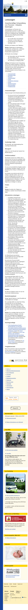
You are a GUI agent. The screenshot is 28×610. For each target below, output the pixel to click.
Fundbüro (8, 376)
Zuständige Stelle (12, 75)
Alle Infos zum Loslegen (10, 529)
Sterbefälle (8, 383)
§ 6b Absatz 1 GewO (12, 330)
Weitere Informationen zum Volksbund (14, 422)
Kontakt (14, 584)
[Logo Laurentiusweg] (15, 519)
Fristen (9, 79)
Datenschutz (6, 586)
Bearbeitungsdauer (12, 83)
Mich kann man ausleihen (11, 450)
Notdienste (8, 380)
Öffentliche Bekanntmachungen (13, 370)
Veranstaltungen (9, 387)
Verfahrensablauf (11, 78)
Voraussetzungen (11, 73)
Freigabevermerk (11, 86)
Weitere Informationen (11, 537)
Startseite (6, 584)
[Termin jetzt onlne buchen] (11, 400)
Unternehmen (9, 385)
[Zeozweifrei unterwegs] (16, 483)
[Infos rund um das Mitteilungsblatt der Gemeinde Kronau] (13, 571)
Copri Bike (8, 453)
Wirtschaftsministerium (10, 351)
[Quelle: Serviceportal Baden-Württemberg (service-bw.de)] (18, 360)
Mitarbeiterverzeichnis (11, 378)
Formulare (8, 374)
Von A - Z (8, 369)
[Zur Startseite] (9, 3)
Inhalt (10, 584)
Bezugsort (10, 76)
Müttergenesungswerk (11, 418)
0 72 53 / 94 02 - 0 (12, 595)
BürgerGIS (15, 408)
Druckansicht (13, 586)
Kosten (9, 82)
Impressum (20, 584)
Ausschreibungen (10, 372)
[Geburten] (16, 553)
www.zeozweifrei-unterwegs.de (13, 495)
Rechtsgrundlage (11, 85)
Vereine (8, 389)
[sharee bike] (16, 440)
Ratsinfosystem (9, 382)
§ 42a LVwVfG (11, 340)
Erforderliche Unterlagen (13, 80)
